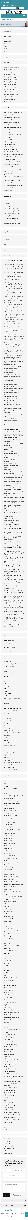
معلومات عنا (6, 48)
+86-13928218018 (11, 5)
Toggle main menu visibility (24, 16)
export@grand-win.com (10, 2)
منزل (2, 24)
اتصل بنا (5, 46)
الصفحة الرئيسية (7, 36)
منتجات (5, 38)
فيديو (5, 51)
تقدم (6, 1195)
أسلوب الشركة (7, 41)
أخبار (5, 43)
